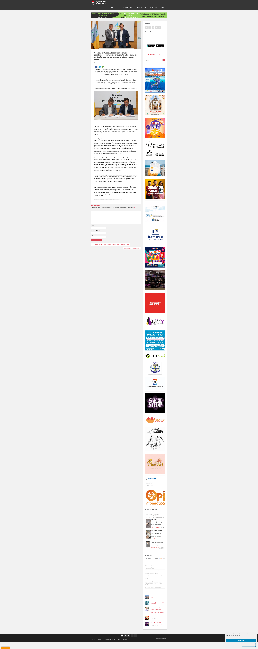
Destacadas (132, 7)
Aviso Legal (100, 639)
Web (92, 235)
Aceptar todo (241, 640)
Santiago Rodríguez (118, 199)
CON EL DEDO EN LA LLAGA (155, 54)
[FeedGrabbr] (155, 548)
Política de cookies (235, 635)
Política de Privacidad (110, 639)
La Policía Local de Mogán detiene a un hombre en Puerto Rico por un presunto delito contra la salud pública (154, 572)
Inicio (118, 7)
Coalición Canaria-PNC (99, 199)
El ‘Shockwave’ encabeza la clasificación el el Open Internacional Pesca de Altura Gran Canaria (154, 577)
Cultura (151, 7)
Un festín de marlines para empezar (153, 587)
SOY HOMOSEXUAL (155, 617)
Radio (112, 7)
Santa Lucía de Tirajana (112, 63)
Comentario (93, 210)
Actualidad (124, 7)
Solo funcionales (233, 644)
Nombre (93, 225)
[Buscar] (164, 60)
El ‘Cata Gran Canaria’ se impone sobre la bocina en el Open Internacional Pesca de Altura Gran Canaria (154, 567)
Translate (163, 558)
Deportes (157, 7)
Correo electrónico (95, 230)
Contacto (163, 7)
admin (103, 63)
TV (108, 7)
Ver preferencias (248, 644)
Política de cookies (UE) (122, 639)
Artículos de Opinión (141, 7)
